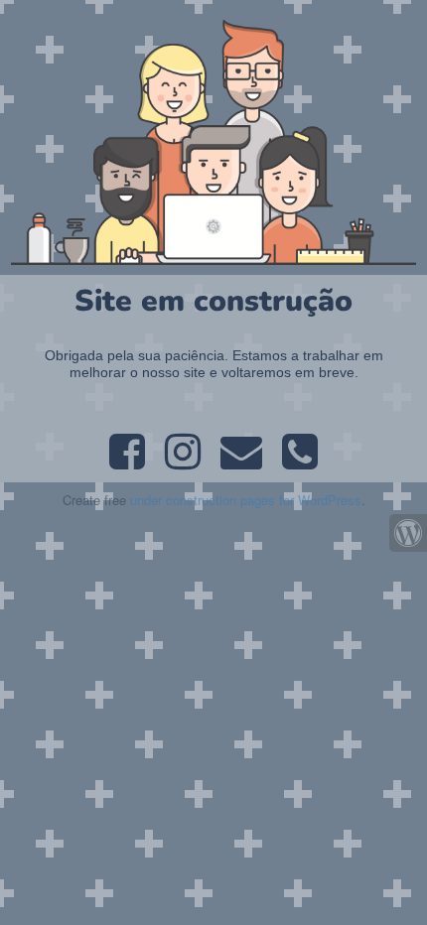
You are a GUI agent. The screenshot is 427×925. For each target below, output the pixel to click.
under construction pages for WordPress (245, 499)
